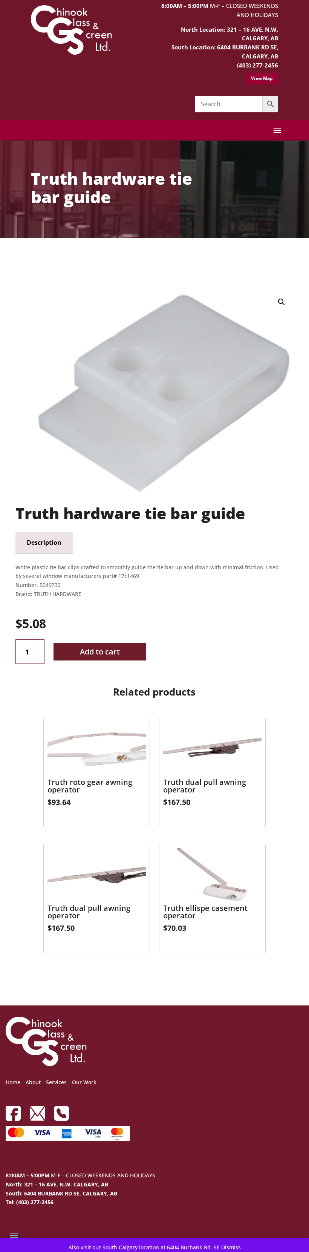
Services (56, 1082)
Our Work (84, 1082)
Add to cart (100, 652)
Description (44, 542)
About (33, 1082)
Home (13, 1082)
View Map (262, 78)
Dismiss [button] (231, 1247)
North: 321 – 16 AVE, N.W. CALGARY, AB (57, 1184)
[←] (21, 259)
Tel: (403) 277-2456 (30, 1202)
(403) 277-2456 (257, 65)
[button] (281, 302)
